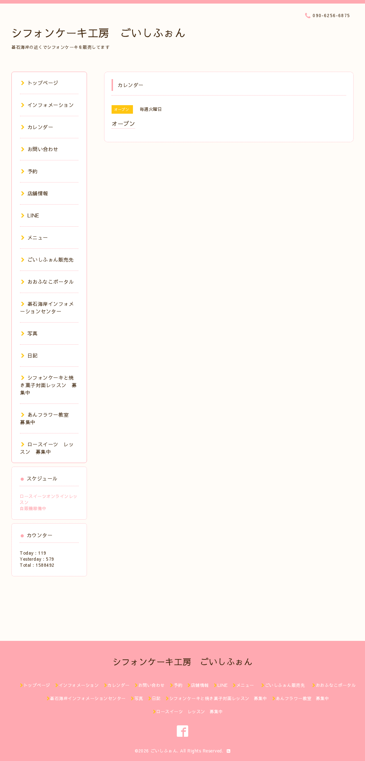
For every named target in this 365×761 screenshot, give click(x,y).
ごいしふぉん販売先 (53, 259)
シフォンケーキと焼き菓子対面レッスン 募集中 (48, 385)
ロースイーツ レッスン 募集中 (47, 448)
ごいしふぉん (163, 751)
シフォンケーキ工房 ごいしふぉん (98, 32)
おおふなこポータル (50, 281)
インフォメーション (50, 104)
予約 (32, 171)
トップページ (42, 82)
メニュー (37, 237)
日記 (32, 355)
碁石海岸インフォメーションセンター (47, 307)
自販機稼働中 (33, 508)
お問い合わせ (42, 149)
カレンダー (40, 126)
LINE (33, 215)
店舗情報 (37, 193)
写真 (32, 333)
